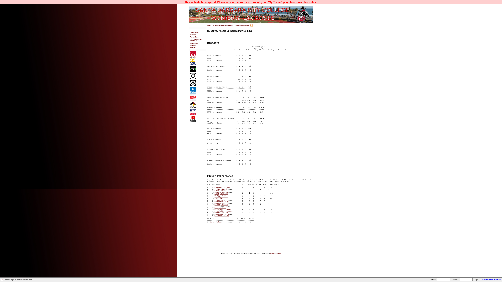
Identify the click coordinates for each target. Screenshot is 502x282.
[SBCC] (193, 57)
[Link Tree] (193, 86)
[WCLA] (193, 114)
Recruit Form (194, 37)
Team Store (194, 43)
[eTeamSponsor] (193, 72)
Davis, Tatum (220, 191)
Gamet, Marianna (221, 194)
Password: (455, 280)
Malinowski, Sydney (223, 209)
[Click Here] (193, 100)
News (209, 25)
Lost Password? (487, 280)
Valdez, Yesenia (221, 205)
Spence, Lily (220, 203)
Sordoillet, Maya (222, 201)
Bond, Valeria (220, 208)
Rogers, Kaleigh (221, 212)
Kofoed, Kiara (220, 195)
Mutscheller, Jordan (223, 211)
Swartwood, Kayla (222, 214)
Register (497, 280)
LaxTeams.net (275, 253)
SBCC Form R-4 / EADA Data (196, 40)
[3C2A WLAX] (193, 65)
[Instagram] (193, 79)
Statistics (193, 34)
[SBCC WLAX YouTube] (193, 122)
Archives (193, 45)
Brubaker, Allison (222, 187)
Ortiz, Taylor (220, 200)
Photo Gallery (194, 32)
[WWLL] (193, 107)
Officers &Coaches (242, 25)
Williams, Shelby (222, 216)
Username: (433, 280)
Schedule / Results (220, 25)
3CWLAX (193, 48)
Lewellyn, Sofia (221, 197)
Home (192, 30)
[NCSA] (193, 93)
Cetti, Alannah (221, 189)
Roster (230, 25)
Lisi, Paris (220, 198)
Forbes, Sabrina (221, 192)
